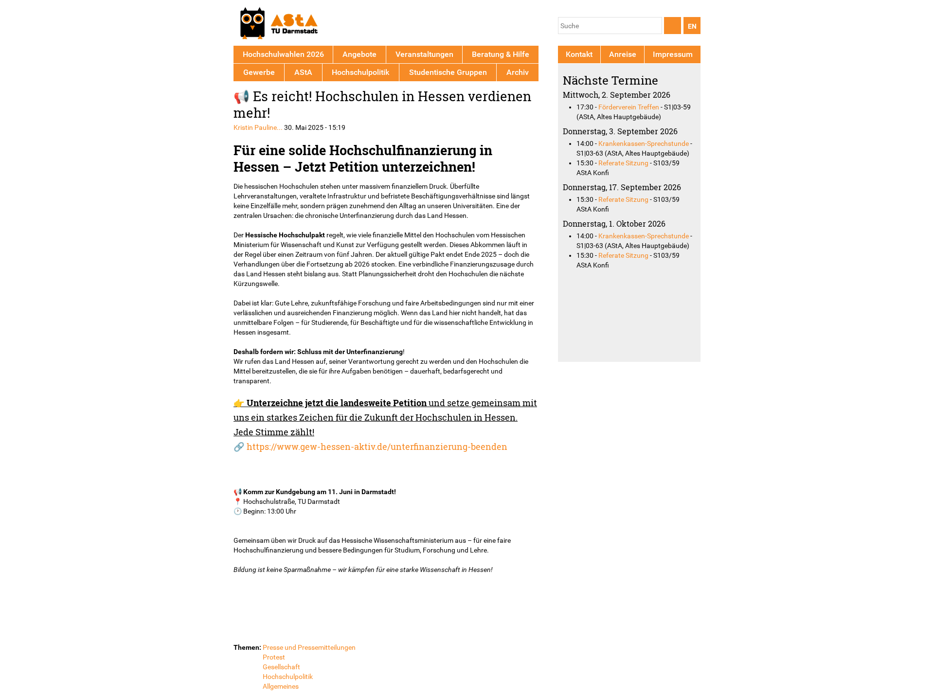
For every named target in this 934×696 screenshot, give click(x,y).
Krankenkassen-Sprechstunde (643, 143)
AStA (303, 72)
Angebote (359, 54)
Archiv (517, 72)
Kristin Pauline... (258, 127)
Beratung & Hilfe (500, 54)
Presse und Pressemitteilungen (309, 647)
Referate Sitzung (623, 163)
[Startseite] (278, 24)
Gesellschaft (281, 667)
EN (692, 26)
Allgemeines (281, 686)
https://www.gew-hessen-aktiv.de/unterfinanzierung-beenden (377, 446)
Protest (274, 657)
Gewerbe (259, 72)
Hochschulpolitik (288, 676)
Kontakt (579, 54)
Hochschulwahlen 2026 (283, 54)
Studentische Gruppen (448, 72)
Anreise (622, 54)
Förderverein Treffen (628, 107)
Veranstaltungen (424, 54)
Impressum (673, 54)
